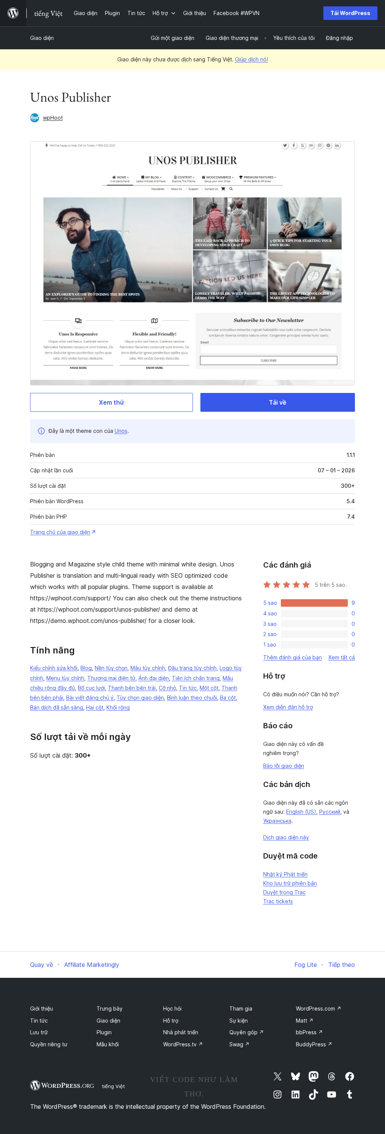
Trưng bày (110, 1008)
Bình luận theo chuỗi (192, 697)
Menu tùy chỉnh (65, 678)
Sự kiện (238, 1020)
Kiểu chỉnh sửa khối (53, 668)
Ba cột (228, 697)
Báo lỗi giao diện (283, 766)
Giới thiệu (41, 1008)
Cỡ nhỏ (167, 688)
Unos (121, 431)
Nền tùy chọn (111, 668)
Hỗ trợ (170, 1020)
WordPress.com (318, 1008)
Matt (305, 1020)
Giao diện (42, 38)
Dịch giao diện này (286, 837)
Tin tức (188, 688)
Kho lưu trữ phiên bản (290, 883)
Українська (277, 820)
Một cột (209, 688)
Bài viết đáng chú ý (90, 697)
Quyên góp (246, 1032)
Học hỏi (172, 1008)
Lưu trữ (39, 1032)
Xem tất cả (341, 657)
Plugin (104, 1032)
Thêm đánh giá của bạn (292, 657)
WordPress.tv (183, 1044)
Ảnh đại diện (153, 678)
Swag (239, 1044)
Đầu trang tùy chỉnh (192, 668)
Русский (329, 811)
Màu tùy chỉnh (147, 668)
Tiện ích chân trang (196, 678)
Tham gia (240, 1008)
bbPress (309, 1032)
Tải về (277, 402)
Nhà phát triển (180, 1032)
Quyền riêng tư (48, 1044)
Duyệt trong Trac (284, 892)
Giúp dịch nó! (251, 59)
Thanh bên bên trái (132, 688)
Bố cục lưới (91, 688)
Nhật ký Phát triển (285, 874)
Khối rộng (118, 707)
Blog (86, 668)
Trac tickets (278, 901)
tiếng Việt (113, 1086)
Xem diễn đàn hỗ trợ (288, 707)
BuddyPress (314, 1044)
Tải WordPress (350, 13)
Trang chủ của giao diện (60, 532)
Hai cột (94, 707)
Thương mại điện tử (111, 678)
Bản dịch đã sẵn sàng (56, 707)
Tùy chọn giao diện (140, 697)
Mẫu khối (108, 1044)
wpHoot (53, 117)
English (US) (301, 811)
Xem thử (111, 402)
